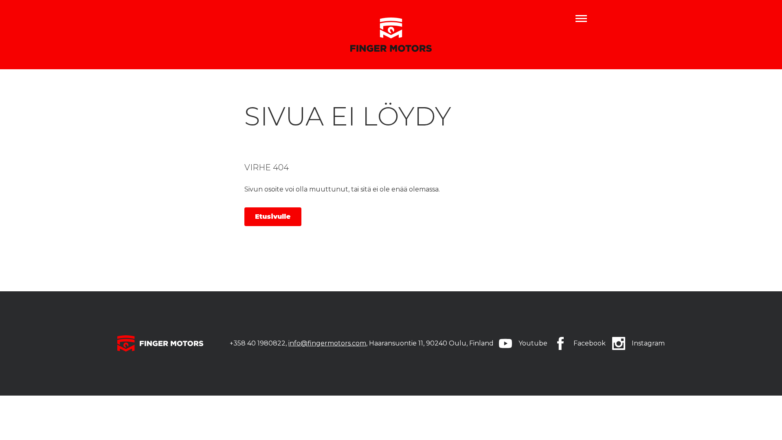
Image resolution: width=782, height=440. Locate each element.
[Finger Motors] (391, 35)
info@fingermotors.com (327, 343)
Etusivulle (273, 216)
